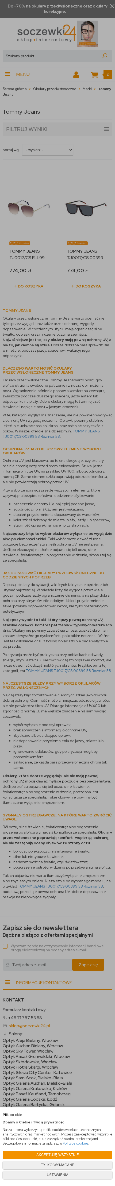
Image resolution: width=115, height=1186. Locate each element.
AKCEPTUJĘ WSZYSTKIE (57, 1155)
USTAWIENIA (57, 1175)
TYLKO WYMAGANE (57, 1165)
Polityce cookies (75, 1143)
